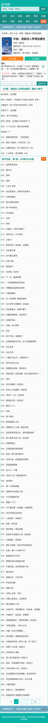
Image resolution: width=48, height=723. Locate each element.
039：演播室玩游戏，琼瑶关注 (14, 368)
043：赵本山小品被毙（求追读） (14, 389)
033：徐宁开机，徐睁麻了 (12, 336)
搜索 (43, 8)
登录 (43, 21)
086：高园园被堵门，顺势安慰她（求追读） (19, 620)
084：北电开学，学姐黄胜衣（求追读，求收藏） (21, 609)
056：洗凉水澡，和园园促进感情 (14, 459)
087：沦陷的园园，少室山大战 (14, 625)
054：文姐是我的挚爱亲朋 (12, 448)
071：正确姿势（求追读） (12, 539)
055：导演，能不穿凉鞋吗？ (13, 454)
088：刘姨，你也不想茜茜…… (14, 630)
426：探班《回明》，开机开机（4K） (16, 142)
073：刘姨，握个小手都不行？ (14, 550)
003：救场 (5, 175)
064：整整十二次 (8, 502)
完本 (36, 21)
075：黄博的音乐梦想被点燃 (13, 561)
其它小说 (13, 33)
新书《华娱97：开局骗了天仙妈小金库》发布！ (20, 99)
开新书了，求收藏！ (9, 110)
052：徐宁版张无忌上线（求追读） (15, 437)
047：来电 (5, 411)
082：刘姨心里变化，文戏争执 (14, 598)
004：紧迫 (5, 180)
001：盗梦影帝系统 (9, 164)
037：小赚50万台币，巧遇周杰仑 (15, 357)
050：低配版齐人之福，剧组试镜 (14, 427)
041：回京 (5, 379)
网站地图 (24, 719)
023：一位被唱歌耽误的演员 (13, 282)
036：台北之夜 (7, 352)
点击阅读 (35, 58)
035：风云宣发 (7, 346)
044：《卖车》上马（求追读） (13, 395)
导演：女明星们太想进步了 (23, 73)
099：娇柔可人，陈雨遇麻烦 (13, 689)
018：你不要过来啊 (9, 255)
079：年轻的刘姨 (8, 582)
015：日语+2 (6, 239)
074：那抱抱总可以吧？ (11, 555)
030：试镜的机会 (8, 320)
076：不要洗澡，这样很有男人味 (14, 566)
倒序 (43, 159)
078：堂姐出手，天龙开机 (12, 577)
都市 (28, 16)
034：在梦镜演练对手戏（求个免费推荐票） (19, 341)
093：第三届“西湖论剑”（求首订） (15, 657)
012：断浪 (5, 223)
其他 (20, 21)
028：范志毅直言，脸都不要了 (14, 309)
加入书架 (12, 58)
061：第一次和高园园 (10, 486)
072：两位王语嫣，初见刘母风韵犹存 (16, 545)
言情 (12, 21)
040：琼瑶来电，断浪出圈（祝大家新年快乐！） (21, 373)
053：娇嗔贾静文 (8, 443)
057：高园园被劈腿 (9, 464)
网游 (43, 16)
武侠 (20, 16)
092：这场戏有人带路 (10, 652)
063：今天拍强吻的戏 (10, 496)
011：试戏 (5, 218)
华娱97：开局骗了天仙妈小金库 (22, 77)
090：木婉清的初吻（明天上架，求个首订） (19, 641)
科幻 (4, 21)
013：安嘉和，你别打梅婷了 (13, 228)
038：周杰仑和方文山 (10, 362)
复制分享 (42, 83)
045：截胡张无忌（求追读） (13, 400)
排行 (28, 21)
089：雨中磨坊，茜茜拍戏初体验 (14, 636)
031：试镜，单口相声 (10, 325)
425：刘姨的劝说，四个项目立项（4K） (17, 147)
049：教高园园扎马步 (10, 421)
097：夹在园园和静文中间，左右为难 (16, 679)
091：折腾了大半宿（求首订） (14, 646)
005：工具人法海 (8, 186)
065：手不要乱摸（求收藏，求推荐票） (17, 507)
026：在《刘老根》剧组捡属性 (14, 298)
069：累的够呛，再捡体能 (12, 529)
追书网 (5, 4)
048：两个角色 (7, 416)
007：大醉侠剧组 (8, 196)
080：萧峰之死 (7, 587)
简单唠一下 (5, 131)
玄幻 (12, 16)
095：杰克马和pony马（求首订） (15, 668)
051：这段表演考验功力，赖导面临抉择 (17, 432)
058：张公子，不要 (9, 470)
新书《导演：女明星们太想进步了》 (16, 121)
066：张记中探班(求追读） (12, 512)
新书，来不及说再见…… (11, 115)
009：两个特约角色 (9, 207)
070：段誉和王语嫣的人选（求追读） (16, 534)
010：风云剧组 (7, 212)
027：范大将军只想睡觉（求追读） (15, 303)
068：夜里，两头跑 (9, 523)
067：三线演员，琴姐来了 (12, 518)
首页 (4, 16)
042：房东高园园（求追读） (13, 384)
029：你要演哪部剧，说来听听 (14, 314)
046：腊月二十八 (8, 405)
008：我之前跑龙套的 (10, 202)
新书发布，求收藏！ (31, 52)
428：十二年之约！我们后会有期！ (15, 126)
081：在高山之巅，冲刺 (11, 593)
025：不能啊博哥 (8, 293)
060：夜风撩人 (7, 480)
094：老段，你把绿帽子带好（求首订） (17, 663)
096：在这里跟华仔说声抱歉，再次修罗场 (18, 673)
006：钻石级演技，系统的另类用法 (15, 191)
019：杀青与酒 (7, 261)
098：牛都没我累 (8, 684)
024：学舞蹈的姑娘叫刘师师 (13, 287)
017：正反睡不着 (8, 250)
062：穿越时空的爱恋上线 (12, 491)
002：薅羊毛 (6, 170)
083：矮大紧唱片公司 (10, 604)
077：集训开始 (7, 571)
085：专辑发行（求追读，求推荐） (15, 614)
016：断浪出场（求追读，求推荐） (15, 245)
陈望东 (21, 42)
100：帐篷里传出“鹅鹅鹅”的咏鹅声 (15, 695)
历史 (36, 16)
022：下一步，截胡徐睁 (11, 277)
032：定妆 (5, 330)
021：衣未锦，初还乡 (10, 271)
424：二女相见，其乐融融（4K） (15, 153)
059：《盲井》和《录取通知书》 (14, 475)
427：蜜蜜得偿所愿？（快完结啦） (15, 137)
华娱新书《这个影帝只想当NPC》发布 (17, 105)
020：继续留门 (7, 266)
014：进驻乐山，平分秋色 (12, 234)
